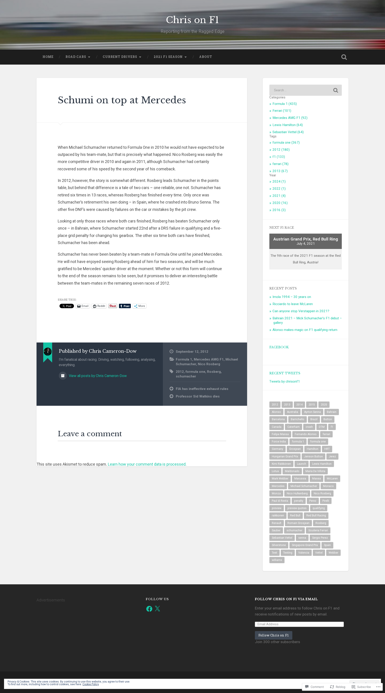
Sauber (276, 530)
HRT (327, 448)
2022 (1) (279, 189)
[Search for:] (305, 90)
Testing (287, 552)
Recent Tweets (284, 373)
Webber (333, 552)
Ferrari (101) (281, 111)
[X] (157, 608)
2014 (299, 404)
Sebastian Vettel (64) (288, 132)
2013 (287, 404)
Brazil (313, 419)
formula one (195, 372)
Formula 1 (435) (284, 104)
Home (48, 57)
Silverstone (279, 545)
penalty (298, 500)
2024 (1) (279, 181)
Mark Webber (280, 478)
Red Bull (295, 515)
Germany (277, 448)
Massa (316, 478)
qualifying (319, 508)
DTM (322, 426)
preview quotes (297, 508)
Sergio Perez (320, 537)
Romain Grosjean (298, 523)
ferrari (326, 434)
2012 (180, 372)
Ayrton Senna (312, 412)
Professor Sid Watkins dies (198, 396)
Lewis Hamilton (322, 463)
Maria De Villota (315, 471)
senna (302, 537)
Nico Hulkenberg (297, 493)
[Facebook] (149, 608)
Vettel (319, 552)
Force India (279, 441)
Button (328, 419)
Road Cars (76, 57)
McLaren (332, 478)
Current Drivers (120, 57)
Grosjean (295, 448)
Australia (292, 412)
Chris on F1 (192, 20)
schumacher (186, 376)
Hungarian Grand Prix (285, 456)
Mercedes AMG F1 (209, 359)
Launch (301, 463)
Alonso (276, 412)
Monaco (328, 486)
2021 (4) (279, 196)
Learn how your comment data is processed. (147, 464)
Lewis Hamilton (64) (287, 125)
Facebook (279, 347)
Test (274, 552)
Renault (276, 523)
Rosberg (214, 372)
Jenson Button (313, 456)
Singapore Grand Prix (305, 545)
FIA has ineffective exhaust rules (202, 389)
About (205, 57)
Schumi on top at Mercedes (122, 100)
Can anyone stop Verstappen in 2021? (300, 311)
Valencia (303, 552)
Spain (327, 545)
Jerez (332, 456)
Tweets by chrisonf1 (284, 381)
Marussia (300, 478)
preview (276, 508)
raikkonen (278, 515)
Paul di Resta (280, 500)
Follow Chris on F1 (273, 635)
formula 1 (298, 441)
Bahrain (331, 412)
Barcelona (278, 419)
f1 (332, 426)
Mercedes (278, 486)
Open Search (344, 57)
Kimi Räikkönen (281, 463)
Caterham (293, 426)
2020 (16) (280, 203)
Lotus (275, 471)
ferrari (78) (280, 164)
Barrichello (297, 419)
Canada (276, 426)
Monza (276, 493)
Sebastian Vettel (282, 537)
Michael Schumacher (304, 486)
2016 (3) (279, 210)
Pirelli (325, 500)
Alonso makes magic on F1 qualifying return (304, 330)
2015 (312, 404)
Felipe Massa (280, 434)
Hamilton (312, 448)
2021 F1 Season (168, 57)
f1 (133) (278, 157)
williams (277, 560)
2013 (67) (280, 171)
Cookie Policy (90, 684)
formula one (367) (286, 143)
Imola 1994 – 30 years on (291, 297)
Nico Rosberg (209, 364)
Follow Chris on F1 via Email (286, 599)
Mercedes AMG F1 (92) (289, 118)
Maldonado (292, 471)
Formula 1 (184, 359)
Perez (312, 500)
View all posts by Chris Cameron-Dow (97, 376)
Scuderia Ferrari (318, 530)
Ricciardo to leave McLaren (292, 304)
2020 (324, 404)
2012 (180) (281, 150)
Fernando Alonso (306, 434)
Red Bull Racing (316, 515)
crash (309, 426)
